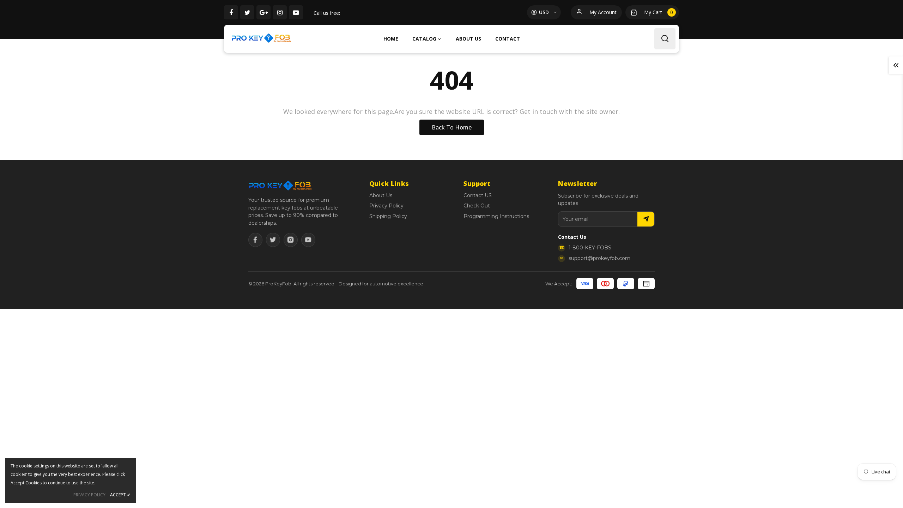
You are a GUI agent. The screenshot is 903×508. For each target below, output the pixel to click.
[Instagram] (291, 240)
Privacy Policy (386, 205)
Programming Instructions (496, 216)
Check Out (476, 205)
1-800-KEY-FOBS (590, 247)
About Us (380, 195)
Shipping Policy (388, 216)
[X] (273, 240)
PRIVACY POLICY (89, 495)
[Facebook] (255, 240)
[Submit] (645, 219)
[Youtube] (308, 240)
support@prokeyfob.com (599, 258)
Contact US (477, 195)
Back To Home (452, 127)
